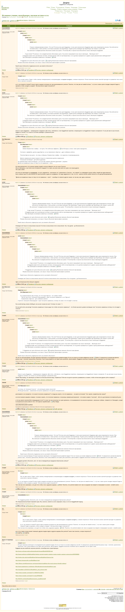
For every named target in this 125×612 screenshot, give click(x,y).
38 (29, 17)
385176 (18, 182)
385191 (18, 468)
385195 (18, 540)
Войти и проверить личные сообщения (68, 9)
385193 (18, 508)
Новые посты (59, 11)
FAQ (49, 7)
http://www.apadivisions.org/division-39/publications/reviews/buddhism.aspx (36, 566)
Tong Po (33, 503)
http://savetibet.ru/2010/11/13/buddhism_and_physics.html (31, 569)
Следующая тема (117, 23)
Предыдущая (108, 23)
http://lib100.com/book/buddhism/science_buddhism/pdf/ (31, 578)
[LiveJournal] (118, 20)
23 (17, 17)
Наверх (4, 70)
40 (32, 17)
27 (24, 17)
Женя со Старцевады (35, 361)
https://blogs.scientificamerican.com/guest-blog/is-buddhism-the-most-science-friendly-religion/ (41, 563)
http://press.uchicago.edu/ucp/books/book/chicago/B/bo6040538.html (34, 551)
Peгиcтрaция (83, 7)
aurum (25, 68)
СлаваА (29, 68)
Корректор (26, 310)
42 (35, 17)
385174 (18, 139)
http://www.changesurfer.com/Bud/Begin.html (28, 560)
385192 (18, 492)
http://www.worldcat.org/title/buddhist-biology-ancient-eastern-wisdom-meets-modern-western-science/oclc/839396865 (47, 554)
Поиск (53, 7)
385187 (18, 382)
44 (38, 17)
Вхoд (81, 9)
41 (34, 17)
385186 (18, 366)
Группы (68, 7)
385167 (18, 73)
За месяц (76, 12)
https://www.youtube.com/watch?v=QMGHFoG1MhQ (30, 572)
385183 (18, 287)
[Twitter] (116, 20)
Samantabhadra (27, 227)
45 (40, 17)
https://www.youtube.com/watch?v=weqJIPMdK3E (29, 575)
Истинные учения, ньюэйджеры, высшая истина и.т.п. (25, 15)
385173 (18, 93)
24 (19, 17)
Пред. (8, 17)
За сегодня (67, 11)
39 (31, 17)
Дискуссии (32, 20)
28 (25, 17)
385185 (18, 315)
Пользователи (60, 7)
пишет (23, 31)
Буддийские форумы (22, 20)
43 (37, 17)
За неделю (75, 11)
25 (20, 17)
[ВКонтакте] (120, 20)
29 (27, 17)
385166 (18, 28)
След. (42, 17)
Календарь (74, 7)
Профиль (54, 9)
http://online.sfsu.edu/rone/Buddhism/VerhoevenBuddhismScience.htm (34, 557)
